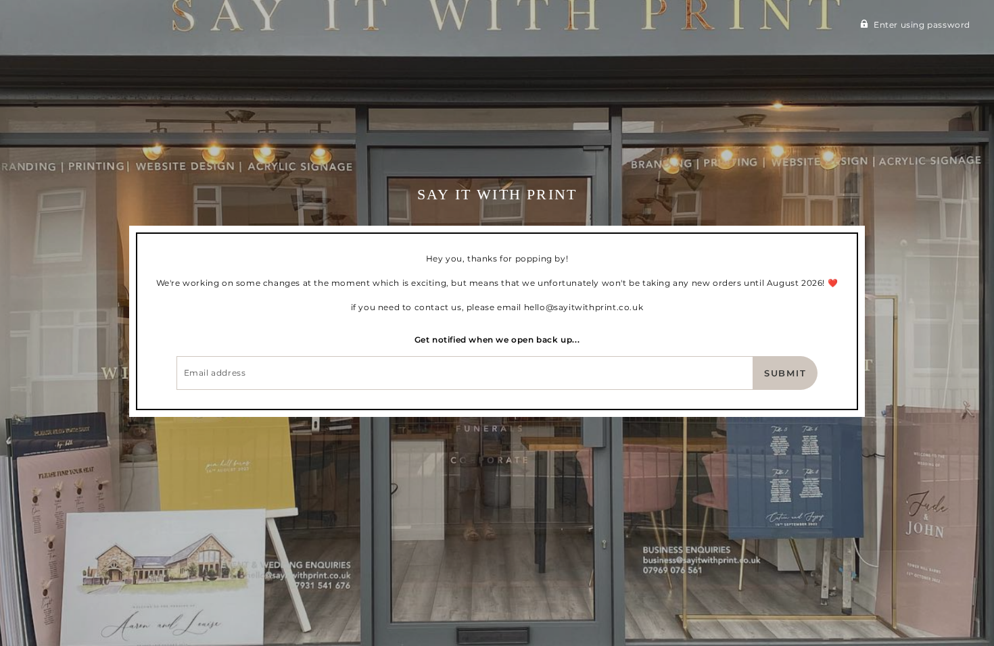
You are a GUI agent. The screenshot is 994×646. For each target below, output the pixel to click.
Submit (785, 373)
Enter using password (922, 25)
